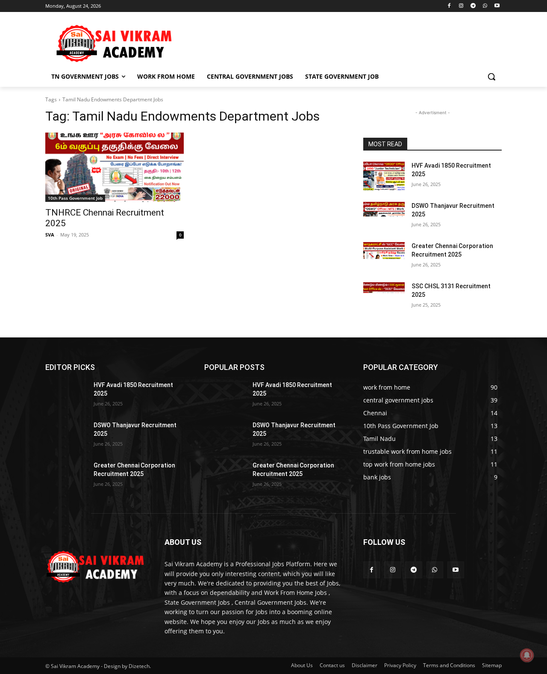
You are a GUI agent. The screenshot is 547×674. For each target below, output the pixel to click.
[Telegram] (473, 6)
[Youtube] (497, 6)
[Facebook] (449, 6)
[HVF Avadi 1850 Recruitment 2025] (384, 176)
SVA (49, 234)
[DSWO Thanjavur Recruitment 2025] (384, 216)
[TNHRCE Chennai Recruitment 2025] (114, 167)
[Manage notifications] (527, 655)
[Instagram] (461, 6)
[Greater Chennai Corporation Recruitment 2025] (384, 256)
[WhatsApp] (485, 6)
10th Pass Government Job (75, 198)
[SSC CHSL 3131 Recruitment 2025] (384, 296)
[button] (491, 76)
